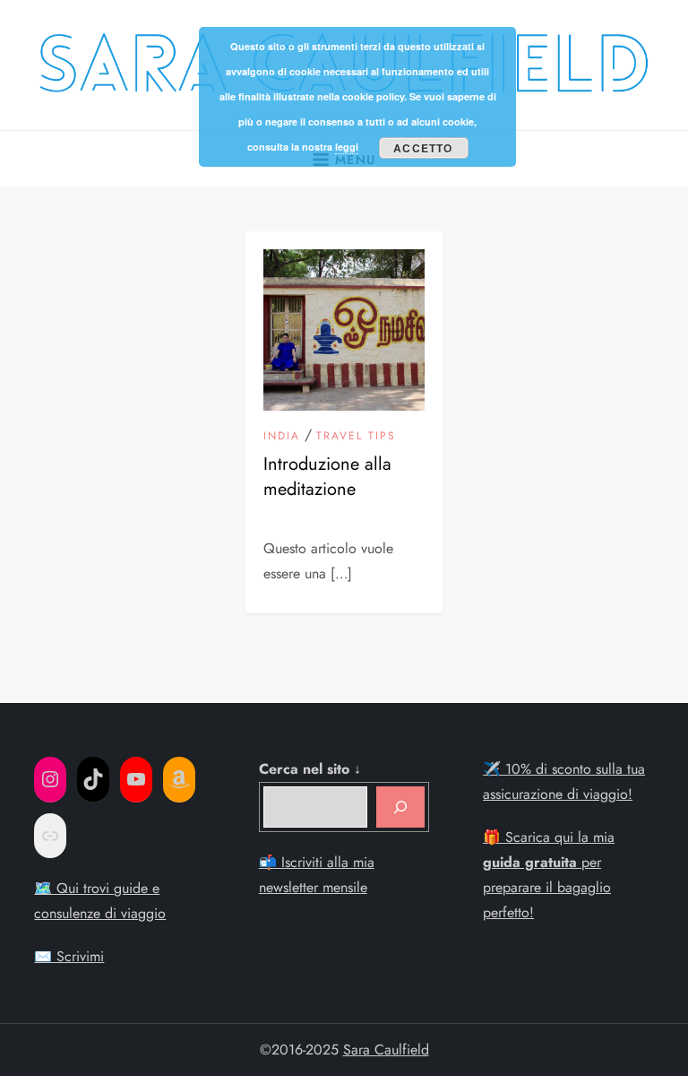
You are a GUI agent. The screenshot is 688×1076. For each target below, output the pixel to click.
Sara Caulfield (386, 1049)
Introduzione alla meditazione (327, 476)
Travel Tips (356, 437)
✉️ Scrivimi (69, 956)
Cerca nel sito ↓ (310, 769)
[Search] (400, 807)
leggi (346, 146)
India (281, 437)
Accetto (422, 148)
